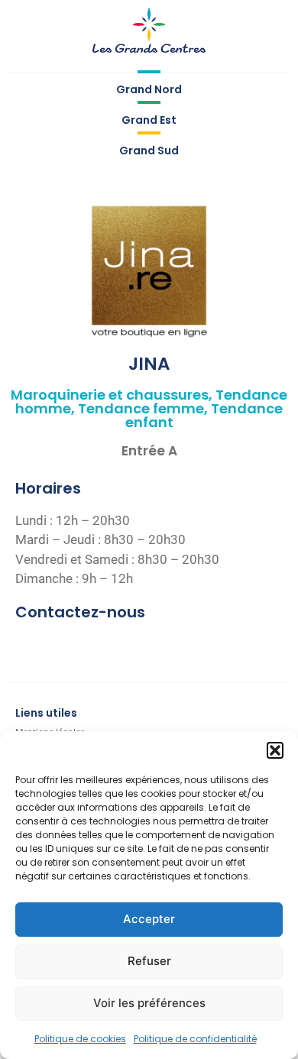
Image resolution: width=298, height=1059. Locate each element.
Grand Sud (149, 150)
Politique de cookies (80, 1038)
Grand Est (149, 120)
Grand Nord (149, 89)
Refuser (149, 961)
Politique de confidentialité (195, 1038)
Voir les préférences (149, 1003)
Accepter (149, 919)
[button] (275, 750)
